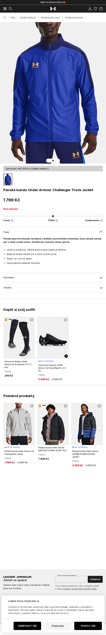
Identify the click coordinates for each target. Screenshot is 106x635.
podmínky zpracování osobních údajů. (79, 589)
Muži (13, 17)
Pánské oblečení (28, 17)
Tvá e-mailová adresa (66, 575)
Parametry (8, 277)
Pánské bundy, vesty (50, 17)
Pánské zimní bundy (74, 17)
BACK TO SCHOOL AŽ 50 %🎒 (53, 2)
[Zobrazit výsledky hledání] (10, 8)
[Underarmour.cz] (53, 9)
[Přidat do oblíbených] (31, 320)
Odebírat (95, 579)
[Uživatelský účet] (90, 8)
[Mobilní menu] (5, 8)
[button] (53, 160)
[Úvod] (4, 17)
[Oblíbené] (95, 8)
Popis (6, 232)
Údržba (7, 287)
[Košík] (101, 8)
